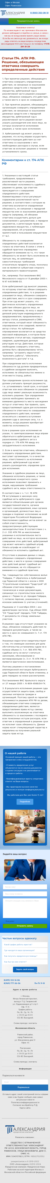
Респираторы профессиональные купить (25, 1177)
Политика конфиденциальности (25, 1102)
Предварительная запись (28, 21)
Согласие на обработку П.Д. (25, 1105)
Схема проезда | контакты (25, 1062)
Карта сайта (25, 1108)
